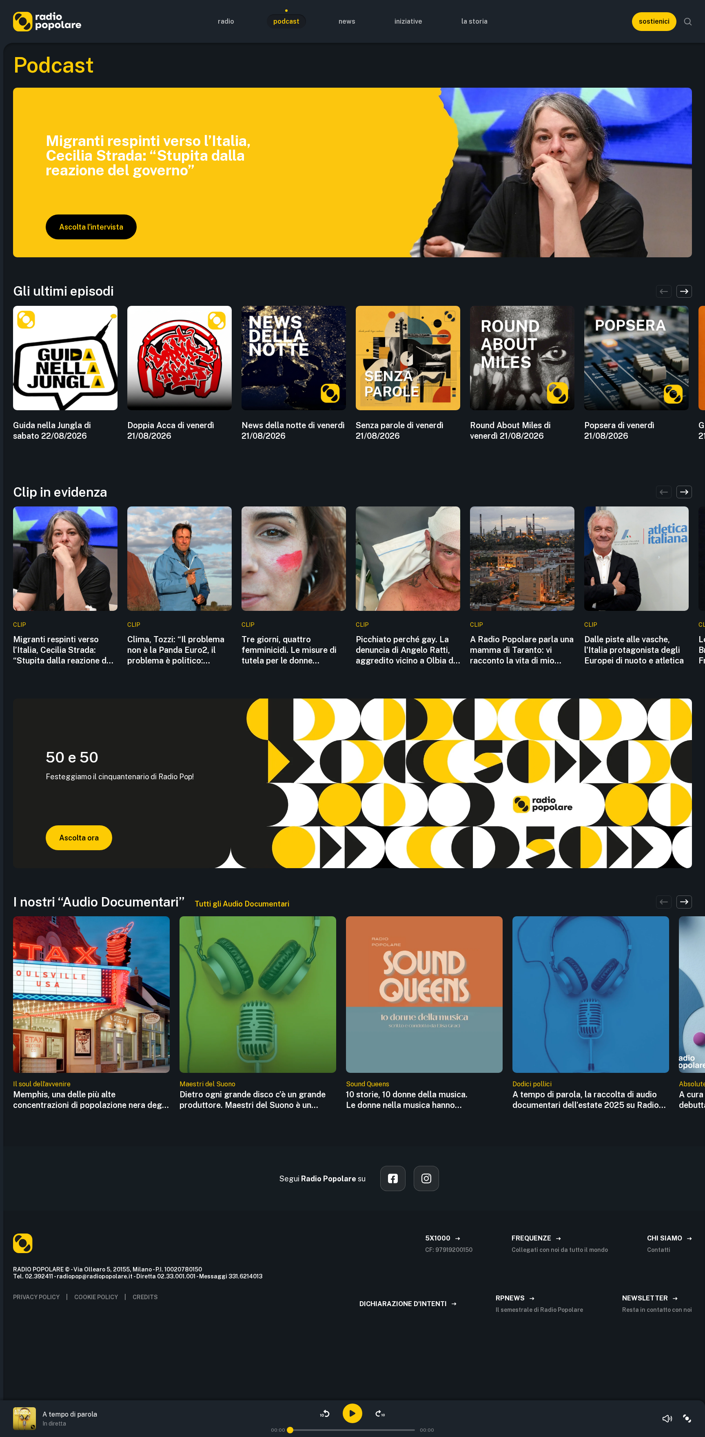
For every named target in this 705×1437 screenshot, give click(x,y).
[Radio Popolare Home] (47, 21)
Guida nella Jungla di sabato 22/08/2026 (52, 430)
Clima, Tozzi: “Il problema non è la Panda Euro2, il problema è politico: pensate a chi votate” (175, 650)
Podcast (286, 21)
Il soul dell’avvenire (42, 1084)
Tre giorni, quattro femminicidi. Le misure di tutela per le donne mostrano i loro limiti (289, 650)
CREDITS (145, 1297)
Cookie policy (96, 1297)
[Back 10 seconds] (325, 1413)
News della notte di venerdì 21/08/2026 (293, 430)
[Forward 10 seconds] (380, 1413)
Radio (226, 21)
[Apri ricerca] (688, 22)
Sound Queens (367, 1084)
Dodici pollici (532, 1084)
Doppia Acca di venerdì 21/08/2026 (170, 430)
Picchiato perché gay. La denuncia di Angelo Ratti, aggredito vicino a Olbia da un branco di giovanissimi (407, 650)
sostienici (654, 21)
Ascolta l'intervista (91, 227)
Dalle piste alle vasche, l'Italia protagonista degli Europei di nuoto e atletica (634, 649)
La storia (474, 21)
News (347, 21)
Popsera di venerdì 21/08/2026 (619, 430)
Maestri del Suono (207, 1084)
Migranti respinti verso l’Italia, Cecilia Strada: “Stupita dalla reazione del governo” (63, 650)
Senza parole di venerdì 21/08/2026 (399, 430)
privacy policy (36, 1297)
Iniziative (408, 21)
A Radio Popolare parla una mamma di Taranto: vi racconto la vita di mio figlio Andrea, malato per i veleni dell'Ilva (522, 650)
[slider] (290, 1430)
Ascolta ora (79, 837)
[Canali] (687, 1419)
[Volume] (667, 1419)
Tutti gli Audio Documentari (242, 904)
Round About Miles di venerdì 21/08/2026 (510, 430)
